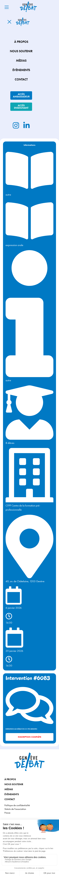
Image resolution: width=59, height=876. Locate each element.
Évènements (11, 794)
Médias (8, 789)
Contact (9, 799)
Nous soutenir (13, 784)
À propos (10, 779)
